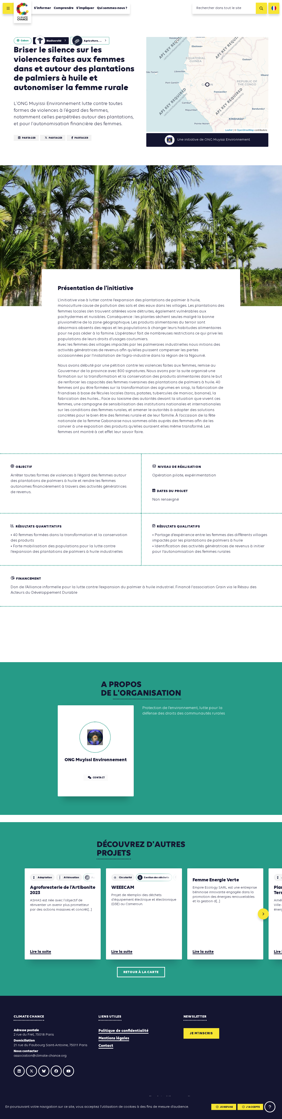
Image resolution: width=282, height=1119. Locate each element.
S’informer (42, 8)
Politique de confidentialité (123, 1031)
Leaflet (228, 130)
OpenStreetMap (245, 130)
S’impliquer (85, 8)
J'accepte (253, 1107)
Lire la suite (40, 952)
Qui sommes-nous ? (112, 8)
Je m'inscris (201, 1033)
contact (99, 777)
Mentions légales (113, 1038)
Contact (105, 1046)
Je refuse (226, 1107)
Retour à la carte (141, 972)
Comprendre (64, 8)
